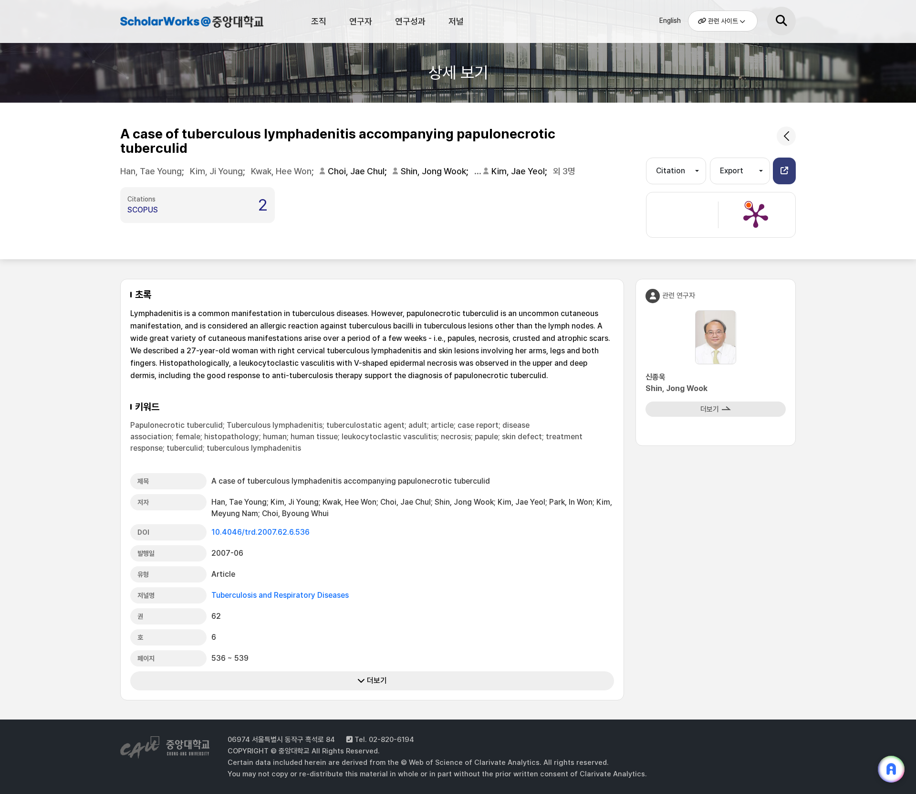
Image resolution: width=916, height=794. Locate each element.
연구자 (360, 21)
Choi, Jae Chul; (358, 171)
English (670, 20)
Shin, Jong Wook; (435, 171)
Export (731, 170)
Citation (670, 170)
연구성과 (410, 21)
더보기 (376, 680)
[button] (784, 171)
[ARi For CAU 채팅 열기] (891, 769)
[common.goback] (786, 136)
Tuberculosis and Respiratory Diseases (280, 595)
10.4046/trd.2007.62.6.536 (260, 532)
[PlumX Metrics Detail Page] (755, 214)
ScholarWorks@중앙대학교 (190, 23)
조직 (318, 21)
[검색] (781, 21)
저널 (456, 21)
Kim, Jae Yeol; (520, 171)
